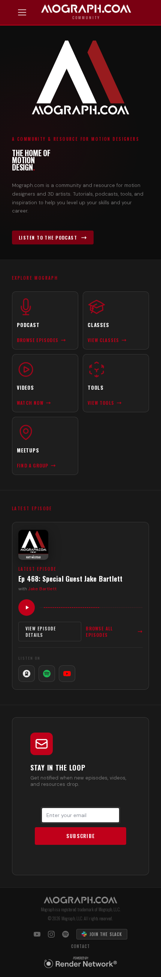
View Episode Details (40, 631)
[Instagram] (51, 934)
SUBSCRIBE (80, 836)
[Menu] (22, 12)
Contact (80, 946)
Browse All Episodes (99, 631)
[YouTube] (67, 673)
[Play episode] (26, 607)
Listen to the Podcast (48, 237)
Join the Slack (105, 934)
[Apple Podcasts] (26, 673)
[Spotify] (47, 673)
